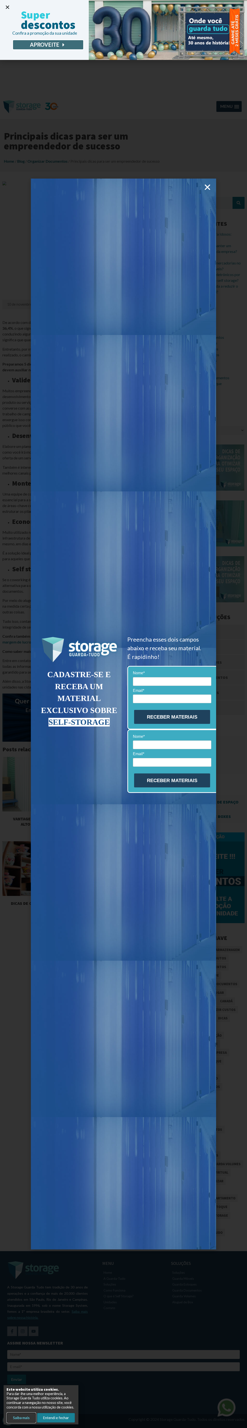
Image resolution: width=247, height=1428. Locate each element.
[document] (123, 714)
